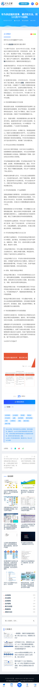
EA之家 (8, 438)
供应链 (11, 44)
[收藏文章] (11, 448)
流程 (22, 82)
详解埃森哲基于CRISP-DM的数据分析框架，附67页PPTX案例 (11, 509)
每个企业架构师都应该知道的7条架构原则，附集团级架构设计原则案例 (28, 461)
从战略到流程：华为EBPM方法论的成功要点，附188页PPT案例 (28, 509)
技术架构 (20, 418)
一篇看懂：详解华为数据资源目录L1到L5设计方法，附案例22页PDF (25, 636)
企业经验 (15, 415)
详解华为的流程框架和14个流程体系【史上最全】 (28, 563)
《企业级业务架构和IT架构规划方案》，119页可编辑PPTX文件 (28, 526)
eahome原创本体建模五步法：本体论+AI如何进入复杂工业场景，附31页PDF (25, 655)
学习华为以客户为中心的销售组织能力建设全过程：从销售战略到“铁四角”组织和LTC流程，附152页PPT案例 (11, 463)
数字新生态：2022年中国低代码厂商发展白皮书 (27, 492)
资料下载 (7, 423)
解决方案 (26, 421)
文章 (6, 421)
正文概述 (7, 34)
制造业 (29, 415)
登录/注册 (24, 3)
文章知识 (12, 421)
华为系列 (7, 418)
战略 (14, 418)
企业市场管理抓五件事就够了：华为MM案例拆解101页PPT (11, 492)
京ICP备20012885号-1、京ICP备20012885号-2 (19, 680)
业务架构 (7, 415)
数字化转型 (29, 418)
